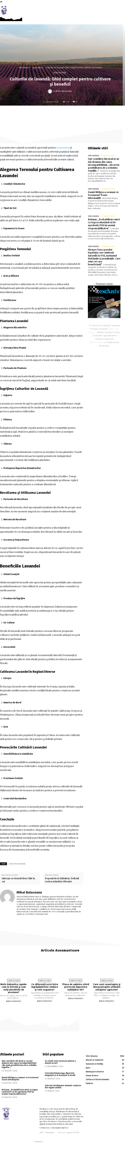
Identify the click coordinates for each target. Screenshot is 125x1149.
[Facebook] (116, 8)
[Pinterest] (71, 112)
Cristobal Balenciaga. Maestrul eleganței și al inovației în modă (60, 1074)
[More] (86, 112)
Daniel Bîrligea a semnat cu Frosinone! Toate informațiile (103, 195)
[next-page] (61, 1006)
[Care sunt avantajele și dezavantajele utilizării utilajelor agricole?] (107, 970)
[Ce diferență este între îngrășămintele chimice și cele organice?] (45, 970)
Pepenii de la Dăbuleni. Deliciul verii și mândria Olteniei (62, 880)
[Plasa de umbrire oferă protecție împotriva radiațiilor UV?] (76, 970)
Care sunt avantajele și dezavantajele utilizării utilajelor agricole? (106, 987)
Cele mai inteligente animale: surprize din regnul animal (63, 1086)
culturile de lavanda (17, 864)
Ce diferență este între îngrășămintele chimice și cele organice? (44, 987)
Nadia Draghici (13, 1001)
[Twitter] (63, 112)
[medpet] (5, 10)
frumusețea (62, 147)
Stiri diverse (24, 67)
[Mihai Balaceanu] (50, 91)
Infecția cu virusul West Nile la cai (18, 880)
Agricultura (38, 67)
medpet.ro (39, 1142)
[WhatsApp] (78, 112)
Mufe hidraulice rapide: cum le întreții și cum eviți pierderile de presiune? (13, 988)
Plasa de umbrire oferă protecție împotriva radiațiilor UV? (75, 987)
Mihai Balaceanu (64, 91)
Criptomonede (97, 342)
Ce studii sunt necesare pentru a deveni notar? (60, 1062)
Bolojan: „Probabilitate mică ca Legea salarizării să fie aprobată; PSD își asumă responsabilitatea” (104, 224)
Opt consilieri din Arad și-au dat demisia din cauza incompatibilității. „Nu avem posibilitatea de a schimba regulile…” (103, 165)
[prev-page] (58, 1006)
